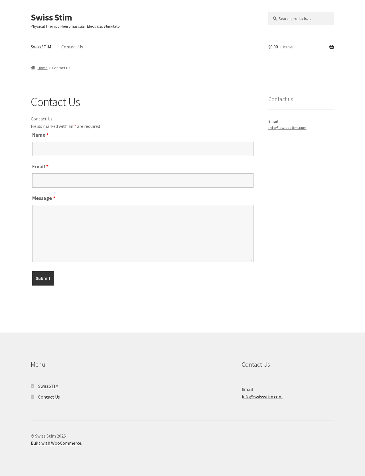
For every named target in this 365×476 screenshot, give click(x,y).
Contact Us (72, 47)
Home (43, 67)
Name (40, 135)
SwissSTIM (41, 47)
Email (40, 166)
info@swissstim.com (287, 127)
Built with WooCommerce (56, 443)
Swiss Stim (51, 17)
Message (43, 198)
